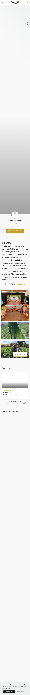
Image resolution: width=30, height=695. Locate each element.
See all (21, 354)
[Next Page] (23, 401)
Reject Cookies (20, 692)
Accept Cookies (9, 692)
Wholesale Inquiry (15, 231)
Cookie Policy (7, 688)
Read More (20, 284)
